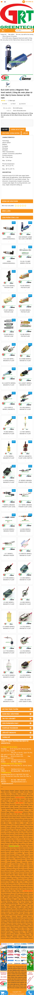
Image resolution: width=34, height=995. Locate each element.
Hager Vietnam (10, 812)
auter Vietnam (14, 806)
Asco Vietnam (25, 804)
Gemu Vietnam (10, 853)
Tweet (14, 103)
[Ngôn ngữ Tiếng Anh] (5, 1)
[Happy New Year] (30, 960)
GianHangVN (20, 994)
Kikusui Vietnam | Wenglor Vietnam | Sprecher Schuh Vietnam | (17, 790)
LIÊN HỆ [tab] (25, 133)
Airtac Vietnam (19, 891)
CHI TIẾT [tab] (5, 129)
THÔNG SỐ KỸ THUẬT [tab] (17, 129)
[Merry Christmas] (3, 961)
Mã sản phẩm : (7, 108)
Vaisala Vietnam (5, 808)
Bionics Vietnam (6, 810)
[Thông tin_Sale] (30, 981)
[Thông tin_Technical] (3, 981)
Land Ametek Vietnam (26, 806)
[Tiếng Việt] (1, 1)
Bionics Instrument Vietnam (21, 810)
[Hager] (3, 947)
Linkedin (23, 103)
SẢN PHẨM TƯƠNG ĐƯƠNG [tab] (11, 133)
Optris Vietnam (14, 808)
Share (5, 103)
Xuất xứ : (9, 110)
